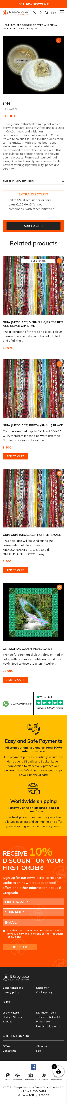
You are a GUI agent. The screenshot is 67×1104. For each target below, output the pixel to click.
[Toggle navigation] (62, 12)
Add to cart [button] (15, 456)
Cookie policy (44, 992)
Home (6, 25)
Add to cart (33, 226)
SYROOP (43, 1095)
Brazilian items (22, 28)
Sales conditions (13, 987)
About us (41, 1046)
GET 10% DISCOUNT (33, 4)
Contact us (9, 1050)
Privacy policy (11, 992)
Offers (6, 1046)
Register (20, 947)
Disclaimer (42, 987)
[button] (33, 182)
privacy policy (15, 933)
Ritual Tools (19, 25)
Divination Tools (46, 1012)
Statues (7, 1021)
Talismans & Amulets (48, 1017)
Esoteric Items (11, 1012)
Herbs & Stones (12, 1017)
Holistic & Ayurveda (48, 1026)
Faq (38, 1050)
